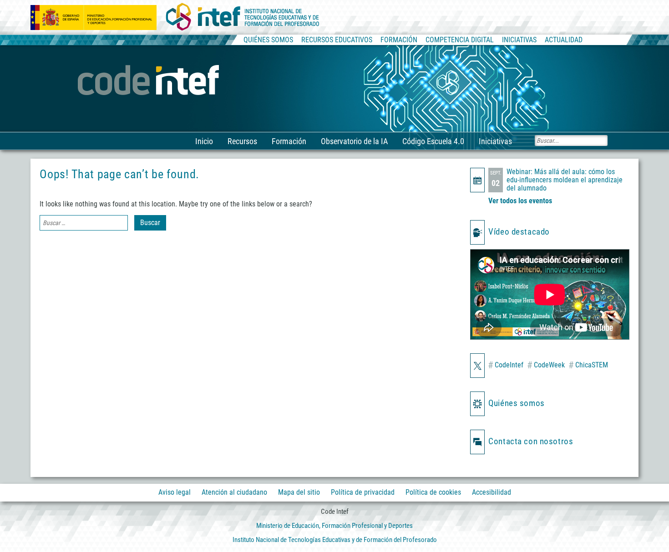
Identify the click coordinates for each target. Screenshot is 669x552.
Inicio (204, 141)
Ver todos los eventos (520, 200)
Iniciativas (495, 141)
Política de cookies (433, 492)
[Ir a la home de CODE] (149, 81)
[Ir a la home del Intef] (242, 17)
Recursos (242, 141)
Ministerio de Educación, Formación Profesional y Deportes (334, 526)
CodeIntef (505, 365)
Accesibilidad (491, 492)
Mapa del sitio (299, 492)
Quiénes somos (516, 403)
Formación (289, 141)
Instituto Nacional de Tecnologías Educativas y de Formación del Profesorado (335, 540)
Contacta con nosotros (530, 441)
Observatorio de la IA (354, 141)
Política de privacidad (363, 492)
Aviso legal (174, 492)
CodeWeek (546, 365)
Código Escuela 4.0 (433, 141)
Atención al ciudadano (234, 492)
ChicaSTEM (588, 365)
